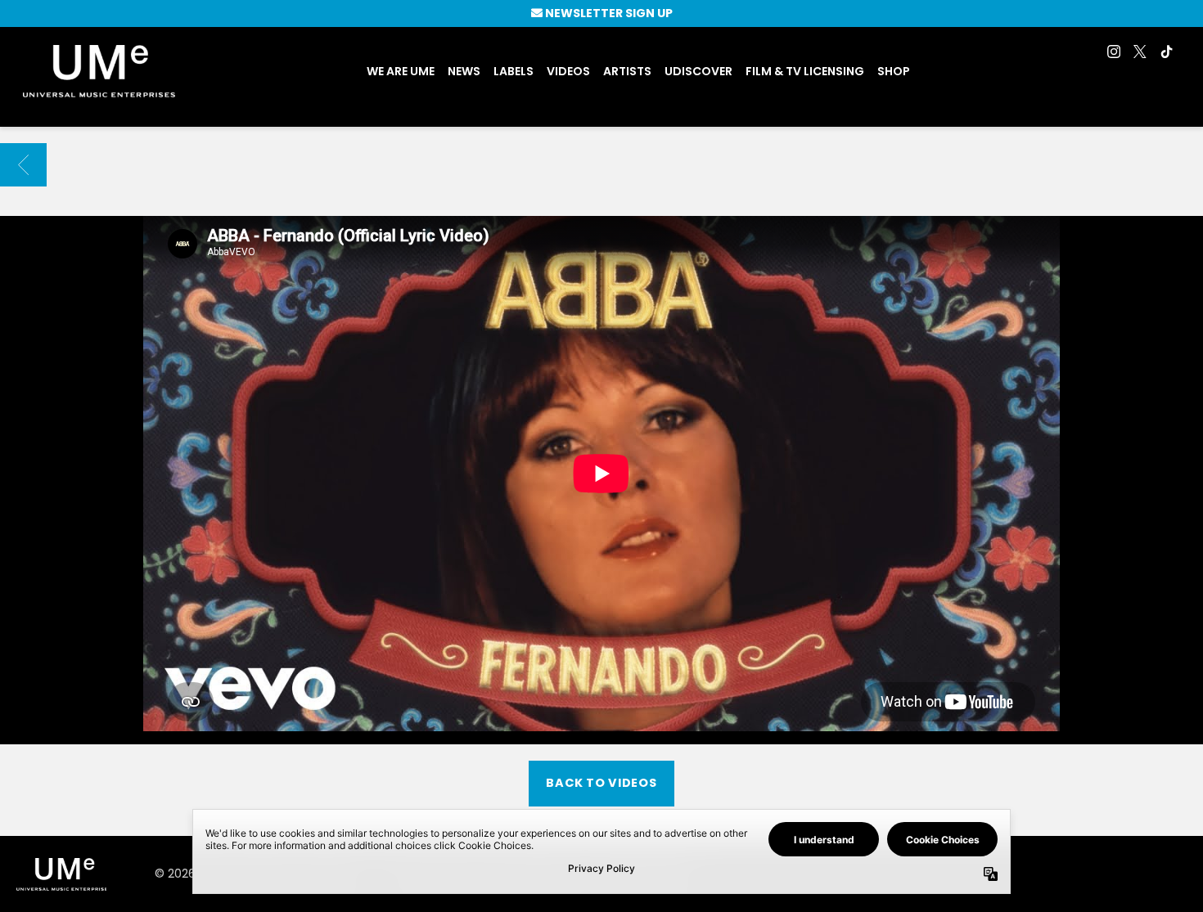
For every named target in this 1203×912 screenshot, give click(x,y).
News (464, 71)
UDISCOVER (698, 71)
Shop (893, 71)
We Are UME (401, 71)
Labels (513, 71)
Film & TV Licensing (805, 71)
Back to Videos (601, 783)
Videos (568, 71)
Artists (627, 71)
